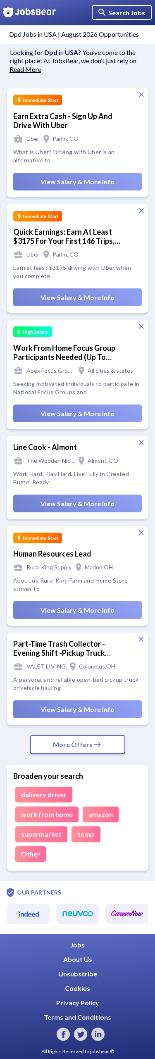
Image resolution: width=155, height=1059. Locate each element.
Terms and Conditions (77, 1017)
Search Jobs (126, 13)
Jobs (77, 945)
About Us (77, 959)
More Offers (73, 744)
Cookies (77, 988)
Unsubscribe (77, 974)
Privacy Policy (77, 1003)
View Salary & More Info (77, 182)
